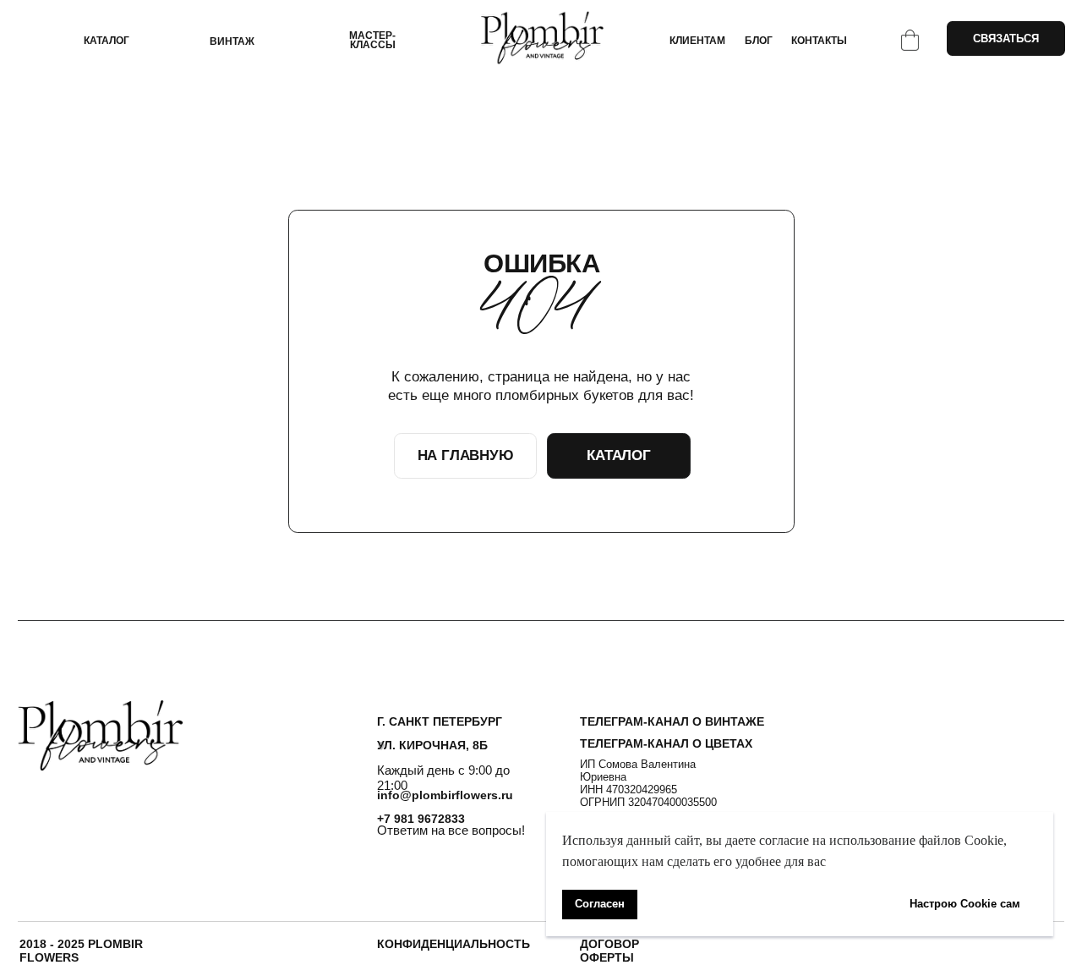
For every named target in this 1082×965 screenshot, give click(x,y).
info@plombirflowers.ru (445, 795)
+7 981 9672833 (421, 818)
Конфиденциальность (453, 944)
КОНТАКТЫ (819, 40)
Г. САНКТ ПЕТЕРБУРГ (439, 721)
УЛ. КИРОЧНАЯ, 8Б (432, 745)
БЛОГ (759, 40)
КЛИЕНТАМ (697, 40)
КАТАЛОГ (106, 40)
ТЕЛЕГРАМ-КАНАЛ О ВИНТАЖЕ (672, 721)
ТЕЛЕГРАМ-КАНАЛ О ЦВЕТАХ (666, 743)
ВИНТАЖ (232, 41)
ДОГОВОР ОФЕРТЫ (609, 950)
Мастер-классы (372, 40)
